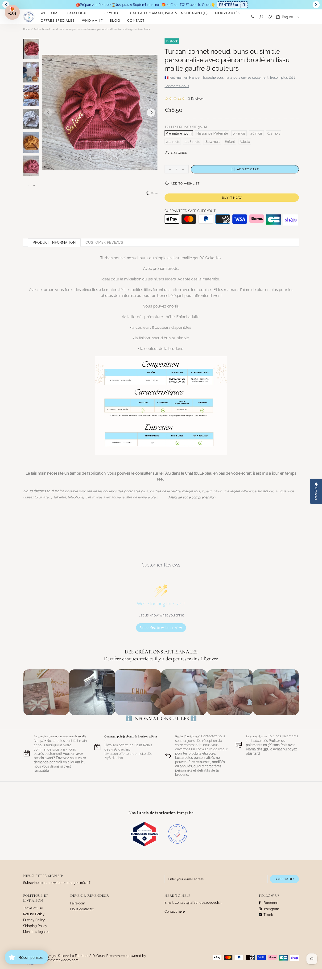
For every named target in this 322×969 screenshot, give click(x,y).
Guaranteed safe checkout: (190, 211)
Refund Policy (34, 914)
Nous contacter (82, 909)
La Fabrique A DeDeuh (29, 16)
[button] (12, 12)
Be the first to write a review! (161, 627)
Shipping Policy (35, 926)
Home (26, 29)
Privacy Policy (34, 920)
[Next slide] (316, 4)
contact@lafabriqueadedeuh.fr (198, 902)
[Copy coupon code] (244, 5)
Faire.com (77, 903)
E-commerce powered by (126, 956)
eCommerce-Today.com (59, 960)
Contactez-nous (177, 86)
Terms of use (33, 908)
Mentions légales (36, 932)
